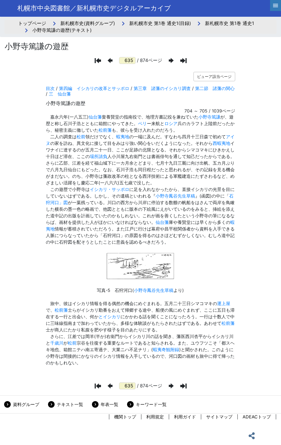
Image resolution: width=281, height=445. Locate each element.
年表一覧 (109, 404)
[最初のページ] (98, 60)
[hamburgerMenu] (275, 5)
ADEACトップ (257, 416)
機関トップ (125, 416)
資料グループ (26, 404)
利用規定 (155, 416)
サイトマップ (219, 416)
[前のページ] (110, 60)
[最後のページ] (183, 60)
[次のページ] (171, 60)
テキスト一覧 (70, 404)
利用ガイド (185, 416)
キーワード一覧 (151, 404)
